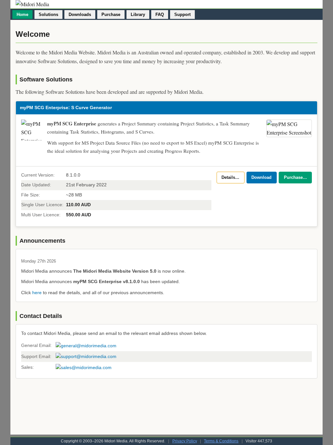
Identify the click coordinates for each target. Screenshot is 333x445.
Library (138, 14)
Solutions (48, 14)
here (37, 292)
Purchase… (295, 177)
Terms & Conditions (221, 441)
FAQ (159, 14)
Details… (230, 177)
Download (261, 177)
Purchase (110, 14)
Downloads (80, 14)
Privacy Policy (184, 441)
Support (182, 14)
